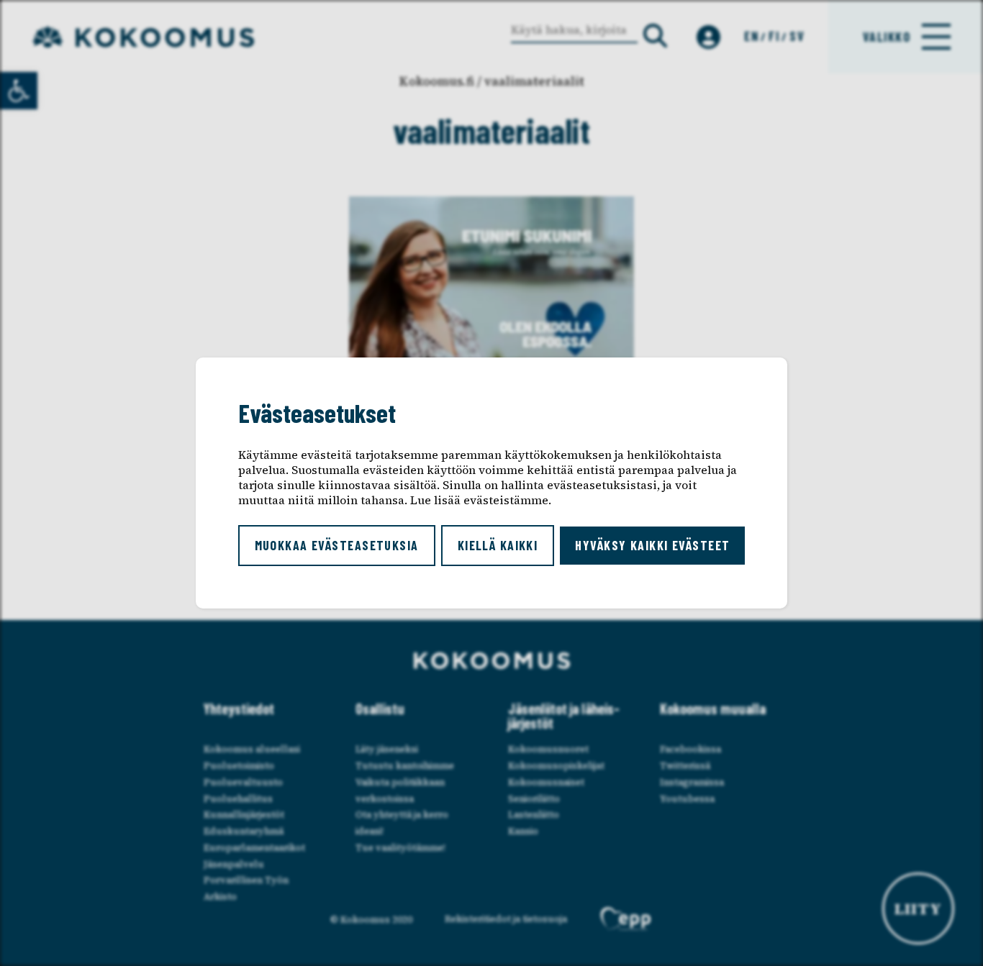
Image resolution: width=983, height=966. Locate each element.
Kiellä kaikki (498, 545)
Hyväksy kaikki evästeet (652, 545)
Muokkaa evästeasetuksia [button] (337, 545)
